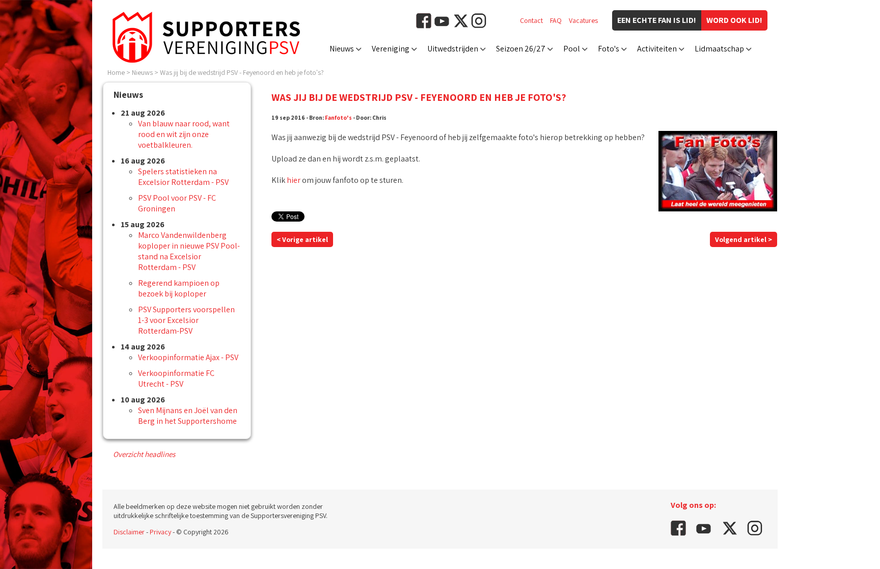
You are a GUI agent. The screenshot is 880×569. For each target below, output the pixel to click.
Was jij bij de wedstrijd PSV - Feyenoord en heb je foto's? (242, 72)
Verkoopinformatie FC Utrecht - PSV (176, 378)
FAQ (556, 20)
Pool (571, 48)
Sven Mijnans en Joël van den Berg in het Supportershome (187, 415)
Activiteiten (657, 48)
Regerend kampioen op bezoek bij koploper (178, 288)
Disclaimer (129, 531)
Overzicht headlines (144, 454)
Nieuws (341, 48)
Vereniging (390, 48)
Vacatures (583, 20)
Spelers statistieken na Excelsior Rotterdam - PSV (183, 176)
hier (293, 180)
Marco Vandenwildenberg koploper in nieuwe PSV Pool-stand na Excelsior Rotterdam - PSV (189, 251)
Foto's (608, 48)
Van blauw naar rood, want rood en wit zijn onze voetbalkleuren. (184, 134)
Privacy (160, 531)
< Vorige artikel (302, 239)
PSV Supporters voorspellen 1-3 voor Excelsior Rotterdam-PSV (186, 320)
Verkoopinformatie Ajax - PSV (188, 357)
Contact (531, 20)
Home (116, 72)
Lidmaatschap (719, 48)
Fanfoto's (338, 117)
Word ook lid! (734, 20)
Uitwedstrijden (452, 48)
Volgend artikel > (743, 239)
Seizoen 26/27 (520, 48)
